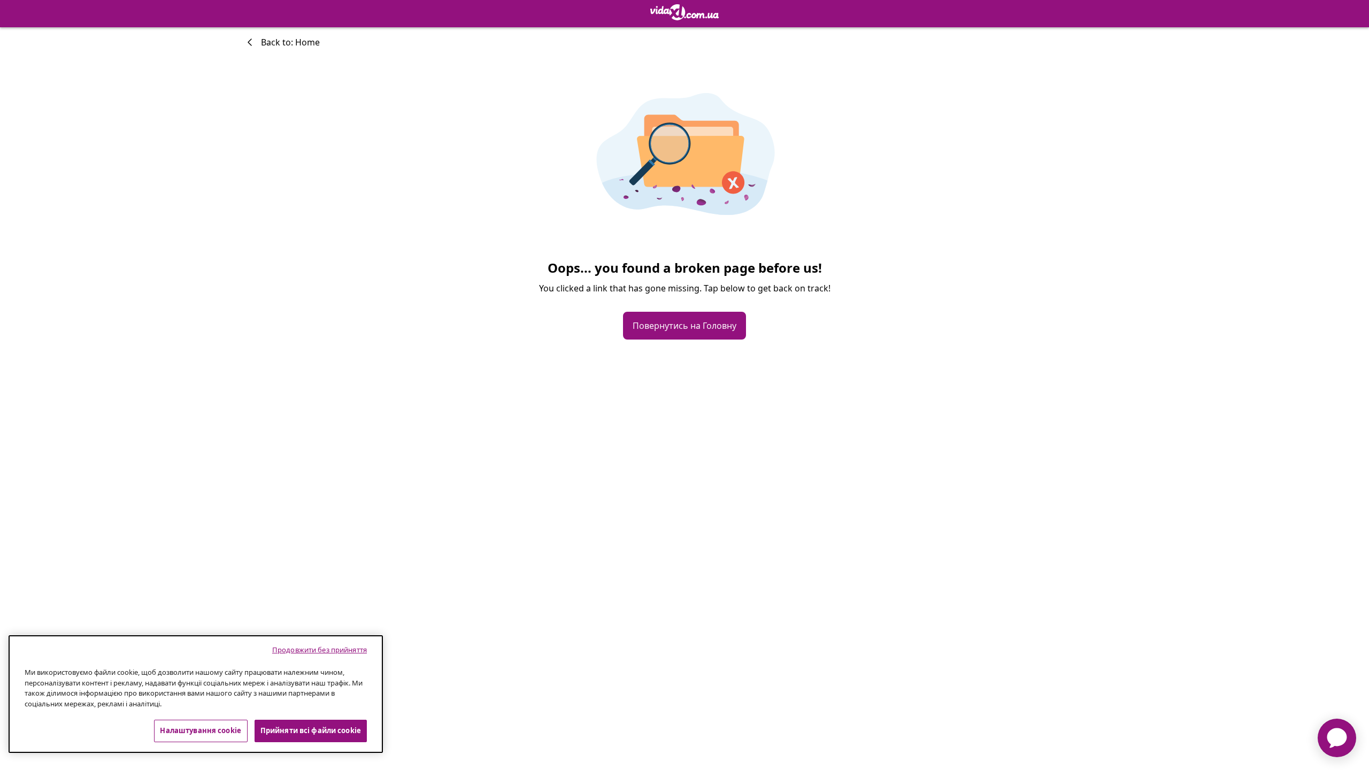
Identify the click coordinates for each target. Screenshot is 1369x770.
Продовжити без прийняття (319, 649)
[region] (196, 694)
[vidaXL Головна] (684, 12)
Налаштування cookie (200, 730)
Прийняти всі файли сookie (310, 730)
